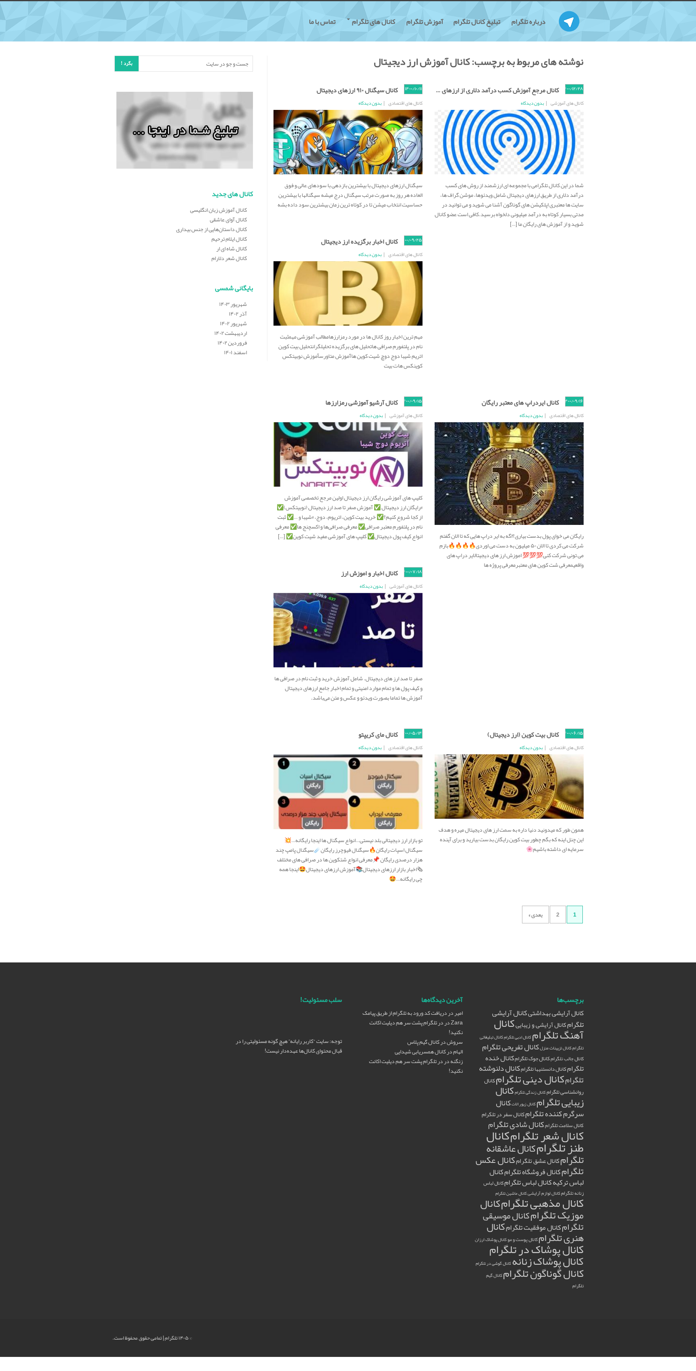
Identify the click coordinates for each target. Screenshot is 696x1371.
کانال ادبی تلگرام (517, 1037)
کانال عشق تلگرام (537, 1160)
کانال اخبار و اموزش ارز (369, 573)
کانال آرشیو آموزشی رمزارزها (361, 402)
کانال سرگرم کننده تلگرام (540, 1108)
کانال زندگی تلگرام (530, 1092)
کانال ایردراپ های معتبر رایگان (520, 402)
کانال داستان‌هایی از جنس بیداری (211, 229)
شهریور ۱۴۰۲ (233, 323)
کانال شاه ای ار (231, 248)
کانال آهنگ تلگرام (539, 1029)
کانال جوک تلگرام (532, 1058)
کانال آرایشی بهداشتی (556, 1013)
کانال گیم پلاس (423, 1041)
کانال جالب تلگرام (567, 1058)
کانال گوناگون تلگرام (543, 1273)
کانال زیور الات (524, 1104)
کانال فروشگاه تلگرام (532, 1172)
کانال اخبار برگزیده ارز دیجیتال (359, 241)
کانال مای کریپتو (378, 734)
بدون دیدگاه (532, 103)
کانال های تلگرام (373, 21)
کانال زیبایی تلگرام (539, 1096)
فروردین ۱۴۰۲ (232, 342)
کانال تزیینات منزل (556, 1048)
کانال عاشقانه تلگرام (535, 1154)
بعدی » (535, 914)
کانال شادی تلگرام (516, 1124)
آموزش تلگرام (424, 21)
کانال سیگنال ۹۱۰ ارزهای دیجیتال (357, 90)
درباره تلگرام (529, 21)
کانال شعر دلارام (229, 258)
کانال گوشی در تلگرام (493, 1263)
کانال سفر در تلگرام (503, 1114)
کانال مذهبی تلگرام (542, 1203)
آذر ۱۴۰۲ (238, 313)
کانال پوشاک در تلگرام (536, 1249)
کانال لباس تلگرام (528, 1182)
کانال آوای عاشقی (228, 219)
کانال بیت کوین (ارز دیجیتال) (523, 734)
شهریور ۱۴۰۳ (233, 304)
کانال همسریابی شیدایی (420, 1051)
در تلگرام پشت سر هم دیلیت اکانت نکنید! (416, 1027)
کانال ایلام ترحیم (229, 238)
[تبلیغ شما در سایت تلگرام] (184, 131)
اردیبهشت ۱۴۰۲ (230, 333)
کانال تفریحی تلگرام (510, 1047)
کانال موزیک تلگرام (532, 1209)
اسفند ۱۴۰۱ (235, 352)
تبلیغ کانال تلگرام (477, 21)
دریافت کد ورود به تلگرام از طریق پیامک (404, 1012)
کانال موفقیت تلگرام (533, 1227)
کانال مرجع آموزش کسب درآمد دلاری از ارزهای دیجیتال (489, 90)
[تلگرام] (569, 11)
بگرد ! (127, 63)
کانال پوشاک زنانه (548, 1261)
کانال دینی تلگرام (530, 1079)
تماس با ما (323, 21)
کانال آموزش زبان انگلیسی (218, 209)
